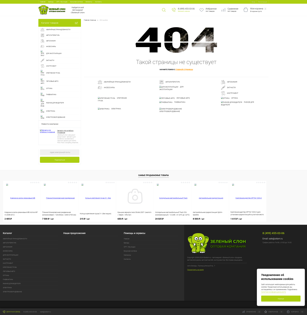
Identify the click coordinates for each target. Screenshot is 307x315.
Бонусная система (76, 2)
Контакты (98, 2)
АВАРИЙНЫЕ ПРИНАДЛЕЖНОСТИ (117, 82)
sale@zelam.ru (276, 238)
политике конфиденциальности (273, 292)
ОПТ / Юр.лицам (61, 2)
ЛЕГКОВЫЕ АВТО (183, 98)
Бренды (51, 2)
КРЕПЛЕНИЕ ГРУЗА (112, 99)
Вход (253, 2)
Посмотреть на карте (195, 270)
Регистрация (262, 2)
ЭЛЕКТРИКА (116, 109)
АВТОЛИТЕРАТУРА (172, 82)
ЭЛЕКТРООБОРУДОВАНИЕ (169, 111)
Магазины (89, 2)
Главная (42, 2)
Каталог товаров (49, 23)
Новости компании (49, 124)
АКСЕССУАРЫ (109, 88)
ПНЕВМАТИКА (179, 102)
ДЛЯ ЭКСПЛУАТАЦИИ (171, 88)
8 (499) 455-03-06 (30, 312)
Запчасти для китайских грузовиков (65, 131)
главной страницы (184, 69)
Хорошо (281, 299)
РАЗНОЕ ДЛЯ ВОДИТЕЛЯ (237, 103)
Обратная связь (13, 312)
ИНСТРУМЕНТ (232, 93)
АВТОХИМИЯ (232, 82)
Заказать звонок (184, 11)
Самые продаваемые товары (153, 175)
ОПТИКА (234, 98)
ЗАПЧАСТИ (231, 88)
